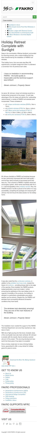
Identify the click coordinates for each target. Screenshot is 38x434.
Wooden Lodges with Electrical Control (20, 31)
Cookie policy (9, 381)
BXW (28, 104)
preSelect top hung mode (18, 283)
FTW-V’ (23, 114)
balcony (11, 285)
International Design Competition (15, 394)
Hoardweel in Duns (14, 25)
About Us (8, 373)
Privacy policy (9, 383)
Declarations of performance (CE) (15, 392)
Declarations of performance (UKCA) (16, 390)
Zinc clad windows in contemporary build (20, 33)
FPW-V (22, 108)
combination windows (23, 281)
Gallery (7, 377)
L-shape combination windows (16, 104)
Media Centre (9, 375)
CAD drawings (9, 396)
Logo (6, 379)
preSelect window (24, 186)
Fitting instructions (11, 398)
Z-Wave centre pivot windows (16, 110)
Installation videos (10, 400)
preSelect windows (13, 108)
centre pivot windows (13, 114)
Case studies (7, 20)
